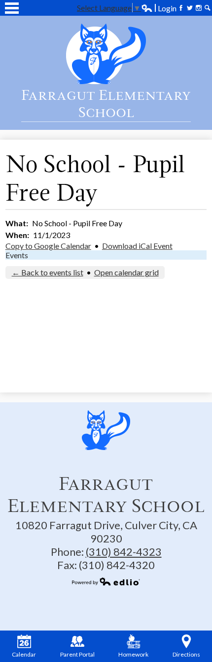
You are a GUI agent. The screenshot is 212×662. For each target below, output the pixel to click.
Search (207, 7)
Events (16, 255)
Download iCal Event (137, 245)
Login (159, 8)
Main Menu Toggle (12, 8)
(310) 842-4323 (124, 551)
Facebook (181, 7)
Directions (186, 654)
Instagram (198, 7)
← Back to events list (47, 272)
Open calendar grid (126, 272)
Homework (133, 654)
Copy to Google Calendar (48, 245)
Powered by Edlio (106, 581)
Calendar (24, 654)
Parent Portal (77, 654)
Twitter (189, 7)
